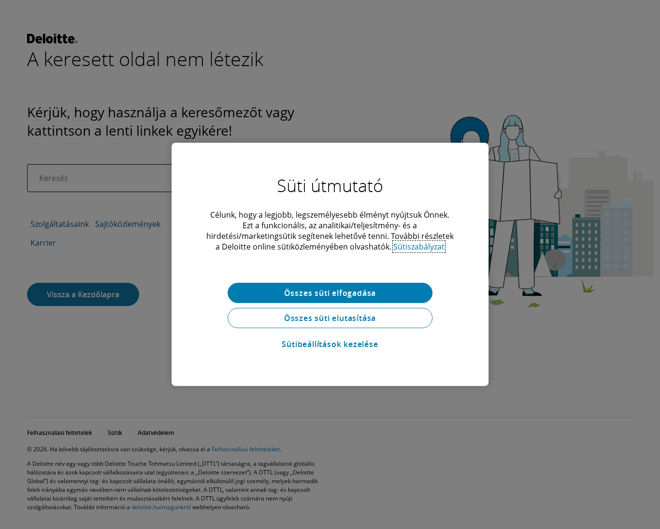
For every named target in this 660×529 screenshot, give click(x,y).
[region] (330, 264)
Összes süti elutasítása (330, 318)
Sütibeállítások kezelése (330, 344)
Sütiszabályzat (419, 246)
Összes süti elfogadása (330, 293)
